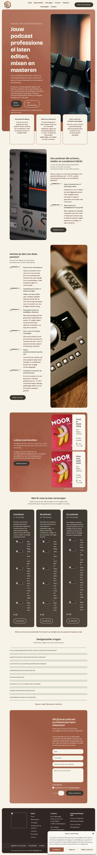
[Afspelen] (77, 443)
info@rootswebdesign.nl (58, 824)
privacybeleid (74, 788)
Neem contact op (75, 793)
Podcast (57, 3)
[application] (79, 445)
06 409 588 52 (55, 821)
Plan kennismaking (83, 5)
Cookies (41, 845)
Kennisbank (45, 7)
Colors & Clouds (75, 824)
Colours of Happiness (77, 818)
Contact (53, 7)
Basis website (38, 3)
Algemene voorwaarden (18, 845)
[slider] (79, 446)
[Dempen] (75, 446)
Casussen (66, 3)
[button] (93, 834)
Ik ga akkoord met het (67, 788)
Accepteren (56, 850)
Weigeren (72, 850)
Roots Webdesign (34, 850)
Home (30, 3)
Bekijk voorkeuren (87, 850)
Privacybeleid (33, 845)
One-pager (49, 3)
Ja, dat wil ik (20, 621)
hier (68, 489)
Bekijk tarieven (16, 104)
